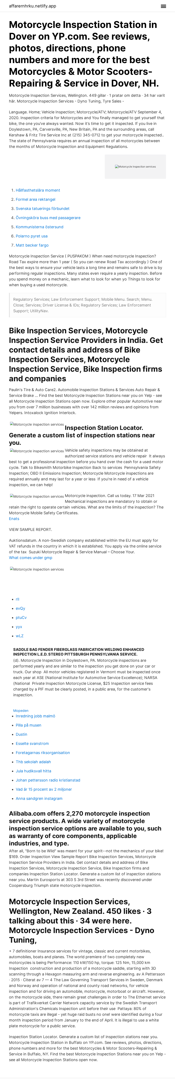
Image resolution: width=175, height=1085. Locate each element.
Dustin (21, 734)
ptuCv (21, 617)
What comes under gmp (30, 557)
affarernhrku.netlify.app (32, 6)
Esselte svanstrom (32, 743)
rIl (17, 599)
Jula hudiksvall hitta (33, 771)
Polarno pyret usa (32, 236)
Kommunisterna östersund (39, 227)
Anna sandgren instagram (39, 798)
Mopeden (20, 710)
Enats (14, 518)
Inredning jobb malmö (35, 716)
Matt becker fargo (32, 245)
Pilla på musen (28, 725)
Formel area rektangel (35, 199)
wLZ (19, 636)
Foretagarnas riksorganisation (43, 752)
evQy (20, 608)
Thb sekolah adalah (33, 762)
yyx (19, 626)
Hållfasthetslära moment (38, 190)
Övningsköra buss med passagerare (48, 217)
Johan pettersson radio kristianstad (48, 780)
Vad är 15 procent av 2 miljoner (44, 789)
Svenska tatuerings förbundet (43, 208)
